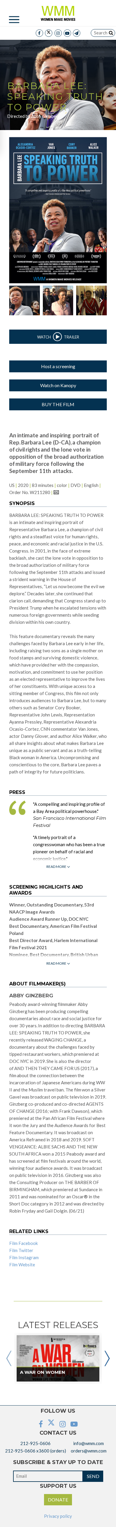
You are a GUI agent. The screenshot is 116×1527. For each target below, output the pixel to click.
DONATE (58, 1499)
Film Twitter (21, 1250)
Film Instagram (24, 1257)
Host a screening (58, 366)
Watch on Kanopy (58, 385)
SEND (93, 1476)
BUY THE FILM (58, 404)
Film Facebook (23, 1243)
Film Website (22, 1264)
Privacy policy (58, 1516)
